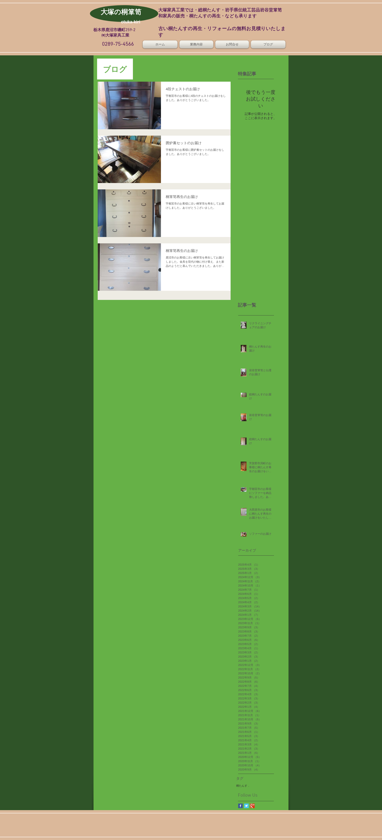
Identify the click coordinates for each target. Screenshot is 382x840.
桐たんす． (243, 785)
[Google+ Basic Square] (252, 806)
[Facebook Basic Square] (240, 806)
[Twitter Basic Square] (246, 806)
